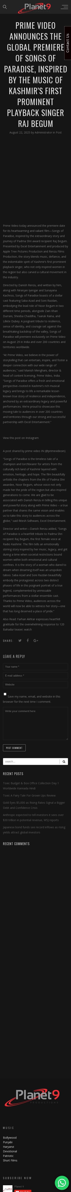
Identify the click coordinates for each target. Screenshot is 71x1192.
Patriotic (8, 1156)
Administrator (44, 132)
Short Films (10, 1160)
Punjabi (7, 1142)
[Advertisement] (35, 178)
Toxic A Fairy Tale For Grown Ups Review (29, 795)
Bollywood (10, 1137)
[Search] (64, 761)
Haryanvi (8, 1147)
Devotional (10, 1151)
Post (59, 132)
